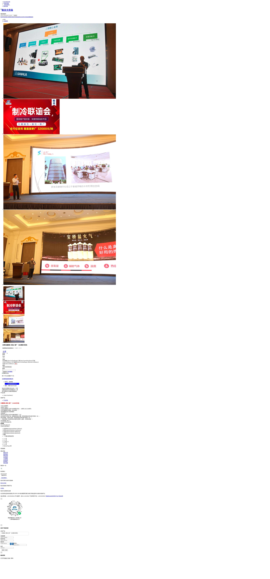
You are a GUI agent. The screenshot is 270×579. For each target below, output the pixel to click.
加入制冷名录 (6, 1)
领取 (16, 363)
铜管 (32, 17)
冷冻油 (15, 17)
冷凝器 (9, 17)
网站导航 (5, 6)
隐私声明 (5, 455)
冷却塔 (22, 17)
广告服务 (5, 458)
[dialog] (135, 511)
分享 (4, 351)
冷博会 (2, 488)
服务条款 (5, 454)
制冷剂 (2, 17)
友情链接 (5, 460)
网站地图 (5, 463)
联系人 (15, 543)
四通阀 (29, 17)
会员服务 (5, 457)
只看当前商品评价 (9, 436)
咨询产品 (3, 531)
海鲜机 (19, 17)
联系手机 (3, 539)
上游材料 (5, 21)
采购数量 (3, 536)
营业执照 (60, 496)
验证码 (2, 541)
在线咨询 (5, 371)
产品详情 (5, 400)
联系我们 (5, 461)
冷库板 (26, 17)
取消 (3, 550)
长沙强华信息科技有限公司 (7, 378)
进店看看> (10, 371)
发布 (6, 550)
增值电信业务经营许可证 (52, 496)
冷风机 (12, 17)
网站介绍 (5, 452)
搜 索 (15, 15)
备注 (2, 546)
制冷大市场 (3, 483)
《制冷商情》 (6, 4)
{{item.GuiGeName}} (7, 366)
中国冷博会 (6, 3)
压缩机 (5, 17)
